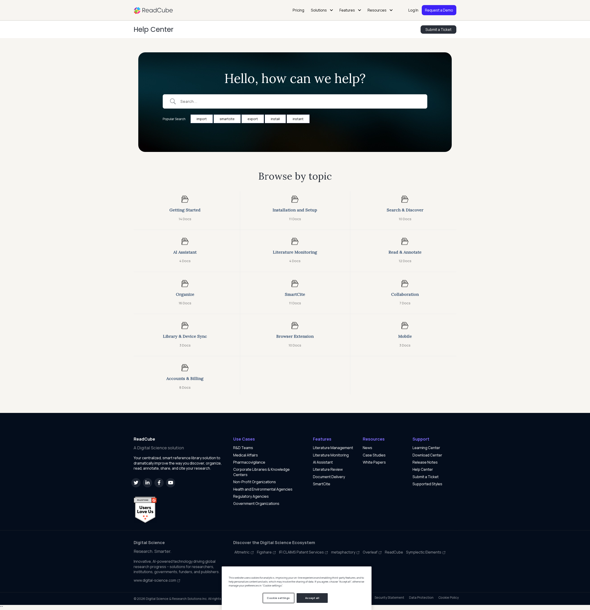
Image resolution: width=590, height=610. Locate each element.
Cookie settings (278, 598)
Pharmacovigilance (249, 462)
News (367, 447)
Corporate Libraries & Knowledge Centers (261, 472)
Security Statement (389, 597)
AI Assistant (323, 462)
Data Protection (421, 597)
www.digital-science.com (155, 580)
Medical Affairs (245, 455)
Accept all (312, 598)
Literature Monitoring (331, 455)
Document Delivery (329, 476)
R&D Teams (243, 447)
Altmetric (242, 552)
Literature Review (328, 469)
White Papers (374, 462)
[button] (136, 482)
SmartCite (321, 483)
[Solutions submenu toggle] (331, 10)
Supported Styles (427, 483)
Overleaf (370, 552)
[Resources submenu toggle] (391, 10)
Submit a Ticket (426, 476)
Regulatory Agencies (251, 496)
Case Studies (374, 455)
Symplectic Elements (424, 552)
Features (347, 10)
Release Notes (425, 462)
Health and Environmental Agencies (262, 489)
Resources (377, 10)
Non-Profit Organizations (254, 481)
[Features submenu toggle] (359, 10)
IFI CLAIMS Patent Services (301, 552)
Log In (413, 10)
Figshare (264, 552)
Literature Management (333, 447)
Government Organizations (256, 503)
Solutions (319, 10)
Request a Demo (439, 10)
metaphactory (343, 552)
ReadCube (394, 552)
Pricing (298, 10)
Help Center (154, 29)
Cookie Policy (448, 597)
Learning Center (426, 447)
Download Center (427, 455)
